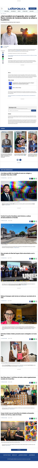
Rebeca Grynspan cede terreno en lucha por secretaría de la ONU (18, 296)
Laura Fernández (30, 365)
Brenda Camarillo (4, 338)
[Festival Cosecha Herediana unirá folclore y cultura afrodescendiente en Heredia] (19, 234)
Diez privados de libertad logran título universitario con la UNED (17, 254)
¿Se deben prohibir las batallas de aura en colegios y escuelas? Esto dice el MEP (16, 174)
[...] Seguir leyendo (7, 204)
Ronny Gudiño (7, 46)
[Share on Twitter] (3, 56)
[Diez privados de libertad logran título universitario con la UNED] (19, 271)
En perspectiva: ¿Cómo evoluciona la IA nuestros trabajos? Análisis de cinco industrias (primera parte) (23, 83)
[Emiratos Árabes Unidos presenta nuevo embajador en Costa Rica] (19, 351)
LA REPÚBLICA (18, 50)
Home (1, 13)
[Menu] (2, 9)
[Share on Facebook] (3, 54)
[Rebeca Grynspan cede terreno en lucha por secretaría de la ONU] (19, 314)
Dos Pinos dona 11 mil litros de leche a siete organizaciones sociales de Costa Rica (18, 378)
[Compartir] (3, 63)
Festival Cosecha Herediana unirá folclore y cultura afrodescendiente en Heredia (16, 216)
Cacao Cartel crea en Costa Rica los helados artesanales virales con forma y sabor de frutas (17, 414)
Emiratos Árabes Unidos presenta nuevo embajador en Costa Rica (19, 334)
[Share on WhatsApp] (3, 58)
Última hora (4, 13)
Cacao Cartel (17, 444)
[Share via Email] (3, 61)
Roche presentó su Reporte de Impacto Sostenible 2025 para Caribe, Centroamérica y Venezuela (6, 156)
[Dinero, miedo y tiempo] (10, 87)
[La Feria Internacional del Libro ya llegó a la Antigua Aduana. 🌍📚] (20, 142)
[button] (32, 9)
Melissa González (4, 220)
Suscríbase (32, 455)
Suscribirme (33, 110)
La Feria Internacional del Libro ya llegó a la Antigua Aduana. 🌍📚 (20, 155)
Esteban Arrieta (4, 300)
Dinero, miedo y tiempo (17, 87)
